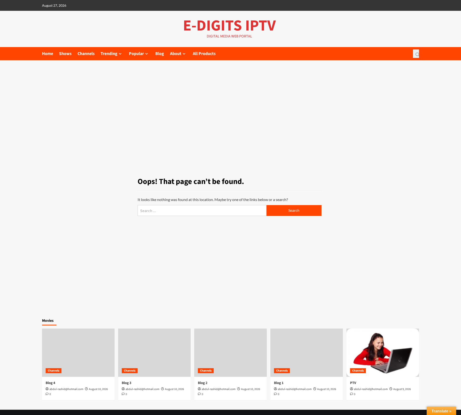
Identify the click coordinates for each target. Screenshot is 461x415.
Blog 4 (50, 382)
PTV (353, 382)
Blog (159, 54)
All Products (204, 54)
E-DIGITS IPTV (229, 26)
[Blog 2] (230, 353)
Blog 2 (202, 382)
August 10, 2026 (98, 389)
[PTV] (382, 353)
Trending (109, 54)
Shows (65, 54)
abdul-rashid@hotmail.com (66, 389)
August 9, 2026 (402, 389)
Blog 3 (126, 382)
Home (47, 54)
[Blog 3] (154, 353)
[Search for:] (202, 210)
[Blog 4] (78, 353)
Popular (136, 54)
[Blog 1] (306, 353)
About (175, 54)
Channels (86, 54)
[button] (416, 53)
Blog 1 (279, 382)
